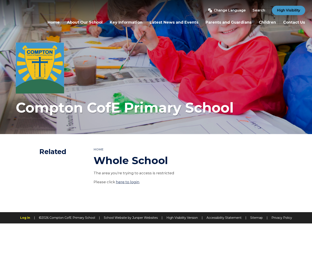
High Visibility (288, 10)
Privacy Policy (281, 218)
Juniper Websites (145, 218)
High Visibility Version (182, 218)
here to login (127, 182)
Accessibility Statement (224, 218)
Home (98, 149)
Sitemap (256, 218)
